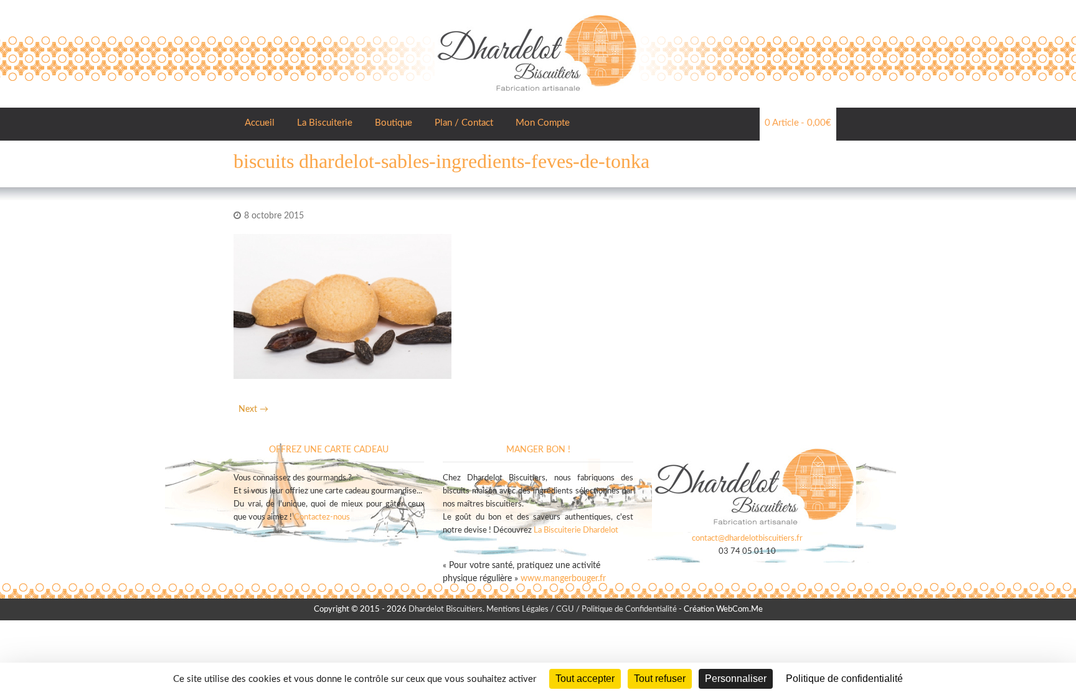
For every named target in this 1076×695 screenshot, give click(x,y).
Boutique (393, 123)
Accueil (260, 123)
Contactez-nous (322, 517)
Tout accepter (585, 678)
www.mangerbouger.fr (563, 578)
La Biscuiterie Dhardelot (576, 530)
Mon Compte (543, 123)
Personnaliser (736, 678)
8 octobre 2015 (274, 216)
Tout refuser (660, 678)
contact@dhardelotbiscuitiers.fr (747, 538)
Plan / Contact (464, 123)
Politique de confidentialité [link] (844, 678)
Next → (253, 409)
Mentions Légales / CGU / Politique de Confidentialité (581, 609)
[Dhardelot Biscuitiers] (537, 12)
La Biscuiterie (324, 123)
